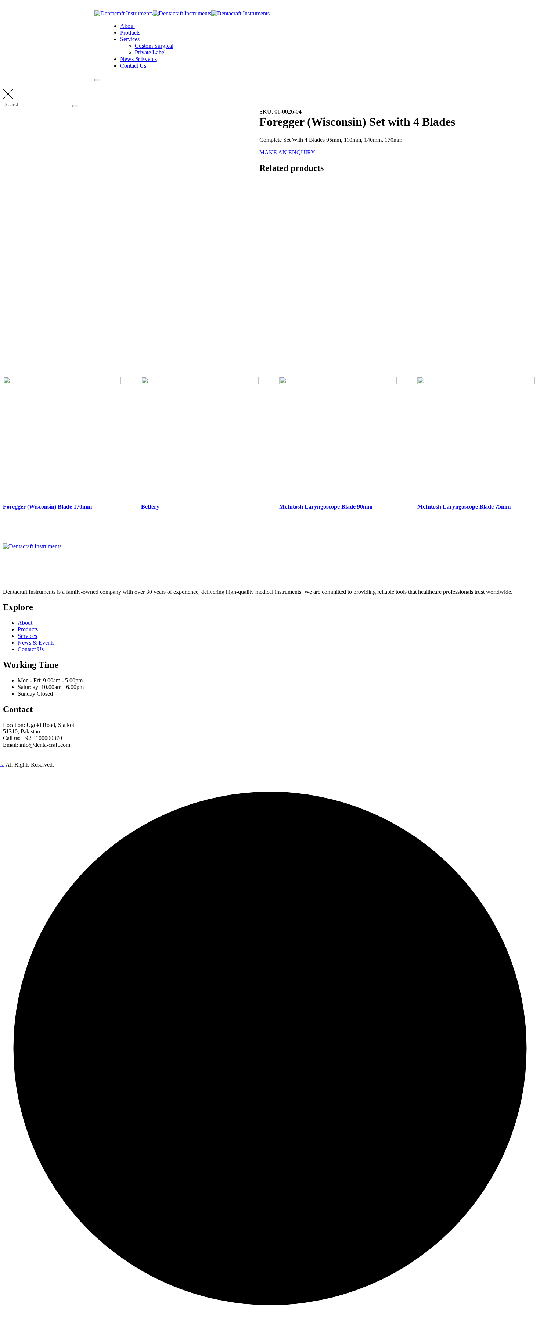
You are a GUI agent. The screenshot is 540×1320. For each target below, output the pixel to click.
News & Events (138, 59)
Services (130, 39)
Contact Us (133, 65)
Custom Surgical (154, 46)
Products (130, 32)
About (127, 26)
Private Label (151, 52)
